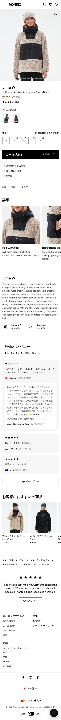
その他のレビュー (30, 481)
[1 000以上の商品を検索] (45, 4)
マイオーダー (9, 630)
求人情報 (7, 666)
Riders (6, 661)
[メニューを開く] (4, 4)
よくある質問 (9, 625)
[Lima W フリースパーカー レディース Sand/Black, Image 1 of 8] (30, 45)
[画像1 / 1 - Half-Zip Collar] (21, 225)
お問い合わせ (9, 620)
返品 (5, 635)
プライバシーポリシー (43, 625)
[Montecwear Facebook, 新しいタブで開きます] (23, 678)
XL (42, 140)
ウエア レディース (42, 564)
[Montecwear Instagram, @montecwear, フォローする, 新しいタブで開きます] (30, 678)
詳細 (4, 186)
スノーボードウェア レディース (17, 564)
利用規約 (37, 620)
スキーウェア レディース (42, 560)
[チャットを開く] (54, 713)
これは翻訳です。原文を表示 (20, 418)
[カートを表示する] (57, 4)
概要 (5, 656)
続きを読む (16, 328)
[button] (30, 714)
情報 (13, 186)
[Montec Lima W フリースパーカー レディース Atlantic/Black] (6, 119)
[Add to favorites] (55, 14)
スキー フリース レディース (15, 560)
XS (6, 140)
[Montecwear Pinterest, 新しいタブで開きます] (38, 678)
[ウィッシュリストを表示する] (51, 4)
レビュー (24, 186)
